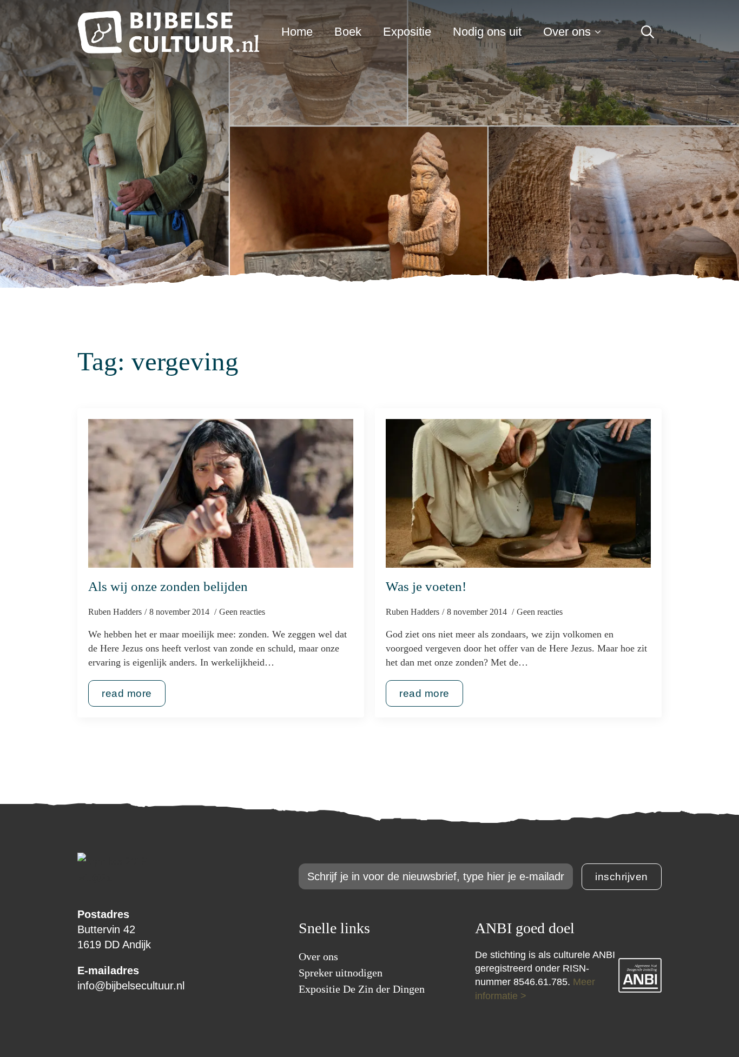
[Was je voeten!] (518, 493)
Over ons (567, 31)
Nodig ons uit (487, 31)
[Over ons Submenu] (601, 32)
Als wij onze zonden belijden (168, 586)
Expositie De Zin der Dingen (362, 989)
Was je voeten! (426, 586)
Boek (347, 31)
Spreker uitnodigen (340, 973)
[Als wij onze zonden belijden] (220, 493)
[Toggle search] (648, 32)
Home (297, 31)
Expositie (407, 31)
